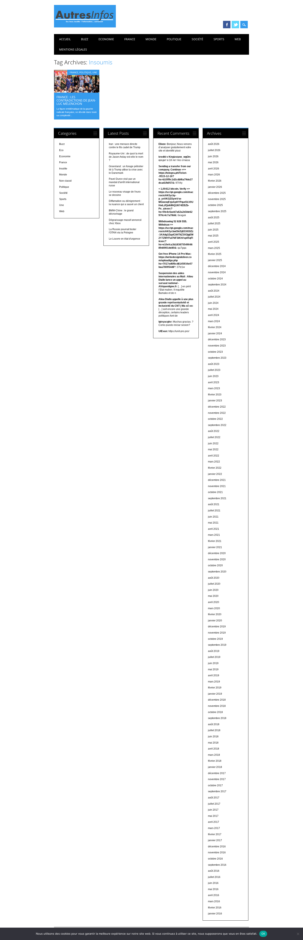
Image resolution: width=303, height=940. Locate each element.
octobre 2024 (215, 278)
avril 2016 (213, 895)
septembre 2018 (217, 718)
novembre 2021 (217, 486)
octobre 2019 (215, 638)
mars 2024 (214, 321)
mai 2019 (213, 669)
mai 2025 (213, 235)
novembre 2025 (217, 199)
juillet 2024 (214, 296)
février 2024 (214, 327)
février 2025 (214, 254)
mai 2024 (213, 308)
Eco (61, 150)
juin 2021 (213, 516)
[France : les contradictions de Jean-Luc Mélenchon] (76, 91)
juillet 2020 (214, 583)
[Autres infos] (85, 26)
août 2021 (213, 504)
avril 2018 (213, 748)
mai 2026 (213, 162)
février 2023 (214, 394)
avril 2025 (213, 241)
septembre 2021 (217, 498)
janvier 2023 (215, 400)
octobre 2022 (215, 418)
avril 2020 (213, 602)
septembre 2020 (217, 571)
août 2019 (213, 651)
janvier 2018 (215, 767)
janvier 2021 (215, 547)
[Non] (298, 934)
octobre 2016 (215, 858)
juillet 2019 (214, 657)
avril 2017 (213, 822)
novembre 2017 (217, 779)
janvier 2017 (215, 840)
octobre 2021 (215, 492)
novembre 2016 (217, 852)
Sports (219, 39)
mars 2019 (214, 681)
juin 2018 (213, 736)
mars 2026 (214, 174)
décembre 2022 (217, 406)
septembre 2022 (217, 425)
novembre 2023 (217, 345)
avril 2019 (213, 675)
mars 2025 (214, 248)
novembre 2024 (217, 272)
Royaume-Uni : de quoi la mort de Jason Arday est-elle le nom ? (126, 157)
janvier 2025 (215, 260)
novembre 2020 (217, 559)
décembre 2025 (217, 193)
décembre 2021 (217, 480)
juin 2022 (213, 443)
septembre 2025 (217, 211)
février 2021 (214, 541)
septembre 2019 (217, 644)
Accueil (65, 39)
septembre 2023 (217, 357)
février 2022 (214, 467)
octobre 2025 (215, 205)
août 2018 (213, 724)
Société (197, 39)
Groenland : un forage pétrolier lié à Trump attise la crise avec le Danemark (126, 169)
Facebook (226, 24)
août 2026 (213, 144)
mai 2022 (213, 449)
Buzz (84, 39)
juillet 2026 (214, 150)
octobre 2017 (215, 785)
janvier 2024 (215, 333)
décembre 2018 (217, 699)
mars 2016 (214, 901)
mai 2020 (213, 596)
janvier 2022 (215, 474)
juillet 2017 (214, 803)
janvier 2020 (215, 620)
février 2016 (214, 907)
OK (263, 933)
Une (94, 72)
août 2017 (213, 797)
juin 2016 (213, 883)
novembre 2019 (217, 632)
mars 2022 (214, 461)
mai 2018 (213, 742)
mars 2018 (214, 754)
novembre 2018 (217, 706)
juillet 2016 (214, 877)
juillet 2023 (214, 370)
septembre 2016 (217, 864)
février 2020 (214, 614)
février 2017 (214, 834)
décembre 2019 (217, 626)
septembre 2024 (217, 284)
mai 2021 (213, 522)
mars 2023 (214, 388)
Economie (106, 39)
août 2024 (213, 290)
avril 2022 (213, 455)
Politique (174, 39)
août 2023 (213, 364)
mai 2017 (213, 816)
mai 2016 (213, 889)
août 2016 (213, 870)
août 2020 (213, 577)
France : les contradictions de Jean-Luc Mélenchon (76, 100)
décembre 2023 (217, 339)
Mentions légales (73, 49)
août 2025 (213, 217)
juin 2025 (213, 229)
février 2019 (214, 687)
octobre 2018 (215, 712)
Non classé (65, 180)
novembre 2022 (217, 412)
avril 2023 (213, 382)
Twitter (235, 24)
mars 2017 (214, 828)
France (129, 39)
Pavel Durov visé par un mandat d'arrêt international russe (124, 182)
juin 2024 (213, 303)
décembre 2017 (217, 773)
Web (238, 39)
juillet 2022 (214, 437)
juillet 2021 (214, 510)
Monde (151, 39)
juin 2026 (213, 156)
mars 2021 (214, 534)
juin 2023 (213, 376)
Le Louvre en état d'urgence (124, 238)
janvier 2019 (215, 693)
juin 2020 (213, 590)
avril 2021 (213, 528)
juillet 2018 (214, 730)
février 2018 (214, 760)
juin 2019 (213, 663)
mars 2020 (214, 608)
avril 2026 (213, 168)
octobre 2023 (215, 351)
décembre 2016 (217, 846)
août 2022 (213, 431)
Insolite (63, 168)
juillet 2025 (214, 223)
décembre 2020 (217, 553)
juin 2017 (213, 809)
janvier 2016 (215, 913)
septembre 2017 (217, 791)
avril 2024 (213, 315)
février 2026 (214, 180)
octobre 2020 (215, 565)
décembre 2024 (217, 266)
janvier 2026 (215, 187)
